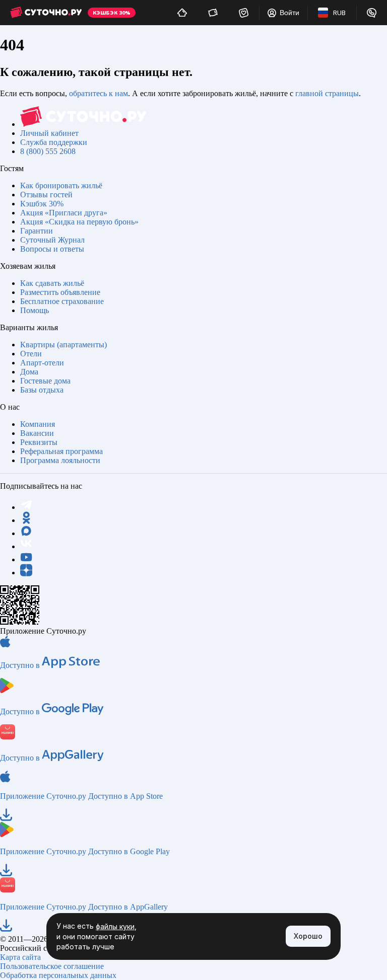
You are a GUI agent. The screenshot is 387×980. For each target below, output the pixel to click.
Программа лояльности (60, 460)
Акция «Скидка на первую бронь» (79, 221)
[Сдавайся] (182, 12)
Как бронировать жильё (61, 185)
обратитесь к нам (98, 93)
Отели (31, 353)
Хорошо (308, 936)
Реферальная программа (61, 451)
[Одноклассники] (26, 520)
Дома (29, 371)
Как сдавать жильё (52, 283)
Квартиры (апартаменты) (63, 344)
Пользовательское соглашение (52, 966)
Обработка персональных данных (58, 975)
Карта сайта (20, 957)
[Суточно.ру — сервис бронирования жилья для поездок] (46, 12)
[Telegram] (26, 507)
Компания (37, 424)
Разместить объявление (60, 292)
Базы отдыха (41, 390)
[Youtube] (26, 559)
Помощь (34, 310)
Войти (289, 13)
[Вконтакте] (26, 546)
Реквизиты (38, 442)
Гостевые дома (45, 380)
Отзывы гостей (46, 194)
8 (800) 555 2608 (48, 151)
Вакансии (37, 433)
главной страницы (327, 93)
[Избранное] (243, 12)
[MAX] (26, 533)
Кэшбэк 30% (41, 203)
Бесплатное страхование (62, 301)
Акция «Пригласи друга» (63, 212)
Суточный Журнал (52, 240)
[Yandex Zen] (26, 572)
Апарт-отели (42, 362)
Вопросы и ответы (52, 249)
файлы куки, (116, 926)
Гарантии (36, 231)
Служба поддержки (53, 142)
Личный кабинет (49, 133)
